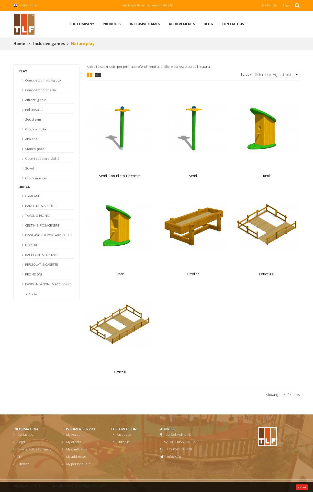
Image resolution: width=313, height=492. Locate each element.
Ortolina (193, 274)
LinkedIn (123, 442)
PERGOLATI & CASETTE (41, 264)
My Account (269, 5)
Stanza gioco (34, 149)
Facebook (124, 434)
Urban (25, 186)
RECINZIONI (33, 274)
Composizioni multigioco (42, 80)
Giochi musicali (35, 178)
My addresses (76, 456)
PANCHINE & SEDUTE (39, 206)
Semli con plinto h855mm (120, 175)
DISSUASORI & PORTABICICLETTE (48, 235)
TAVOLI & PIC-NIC (37, 215)
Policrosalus (33, 109)
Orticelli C (266, 274)
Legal (21, 442)
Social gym (32, 119)
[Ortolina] (193, 226)
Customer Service (79, 429)
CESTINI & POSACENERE (41, 225)
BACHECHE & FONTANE (41, 254)
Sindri (120, 274)
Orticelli (120, 372)
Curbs (33, 294)
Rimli (266, 175)
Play (23, 71)
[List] (98, 75)
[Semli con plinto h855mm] (120, 128)
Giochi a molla (35, 129)
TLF (19, 456)
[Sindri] (120, 226)
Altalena (30, 139)
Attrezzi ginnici (35, 100)
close (302, 487)
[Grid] (89, 75)
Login (286, 5)
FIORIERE (31, 245)
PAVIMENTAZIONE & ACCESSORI (47, 284)
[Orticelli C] (267, 226)
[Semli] (193, 128)
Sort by (246, 74)
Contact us (25, 434)
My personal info (78, 464)
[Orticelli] (120, 324)
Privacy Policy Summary (34, 449)
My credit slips (76, 449)
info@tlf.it (174, 456)
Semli (193, 175)
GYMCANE (32, 196)
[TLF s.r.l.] (24, 24)
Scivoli (29, 168)
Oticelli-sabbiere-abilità (41, 158)
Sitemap (23, 464)
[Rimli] (267, 128)
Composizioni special (40, 90)
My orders (73, 442)
